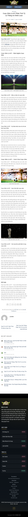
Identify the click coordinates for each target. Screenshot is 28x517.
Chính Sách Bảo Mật (7, 436)
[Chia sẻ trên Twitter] (12, 304)
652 (5, 352)
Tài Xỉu (13, 471)
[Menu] (26, 2)
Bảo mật (16, 503)
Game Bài (13, 461)
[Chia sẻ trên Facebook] (10, 304)
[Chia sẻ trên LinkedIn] (20, 304)
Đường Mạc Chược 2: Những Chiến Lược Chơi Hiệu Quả (15, 380)
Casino (13, 466)
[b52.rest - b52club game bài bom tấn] (14, 2)
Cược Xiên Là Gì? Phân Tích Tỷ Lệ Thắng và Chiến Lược (15, 367)
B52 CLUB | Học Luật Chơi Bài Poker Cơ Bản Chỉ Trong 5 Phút (15, 341)
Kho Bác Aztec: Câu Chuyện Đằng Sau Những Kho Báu (15, 385)
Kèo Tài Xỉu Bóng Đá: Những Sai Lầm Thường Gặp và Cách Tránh (15, 358)
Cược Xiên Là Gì (5, 39)
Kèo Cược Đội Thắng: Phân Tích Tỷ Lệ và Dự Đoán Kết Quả (21, 327)
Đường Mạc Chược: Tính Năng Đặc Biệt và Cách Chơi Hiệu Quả (14, 375)
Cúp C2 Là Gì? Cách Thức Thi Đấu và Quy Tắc (15, 371)
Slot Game (13, 456)
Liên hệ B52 (13, 446)
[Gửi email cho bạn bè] (15, 304)
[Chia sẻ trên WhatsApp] (7, 304)
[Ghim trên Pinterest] (18, 304)
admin (20, 19)
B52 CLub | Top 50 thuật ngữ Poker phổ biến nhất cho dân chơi (15, 347)
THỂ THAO (14, 11)
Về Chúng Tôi (13, 432)
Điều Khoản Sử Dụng (13, 441)
